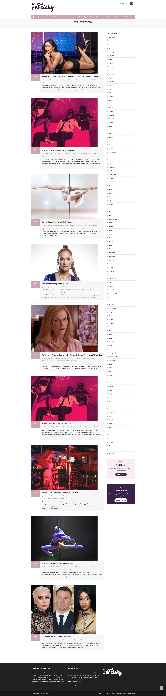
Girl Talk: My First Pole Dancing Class (57, 563)
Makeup (111, 297)
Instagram (90, 287)
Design (111, 137)
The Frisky (46, 79)
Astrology (111, 52)
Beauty (111, 59)
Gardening (112, 193)
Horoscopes (112, 252)
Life (110, 282)
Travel (125, 17)
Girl (110, 200)
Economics (112, 145)
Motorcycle (112, 315)
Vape (110, 438)
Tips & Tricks (112, 420)
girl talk (90, 153)
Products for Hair (113, 356)
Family (110, 159)
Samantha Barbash (70, 289)
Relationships (83, 17)
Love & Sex (61, 153)
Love (74, 17)
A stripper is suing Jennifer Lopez (56, 284)
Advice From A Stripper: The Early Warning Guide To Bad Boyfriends (70, 76)
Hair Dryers (112, 223)
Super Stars (112, 401)
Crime (110, 126)
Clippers (111, 107)
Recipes (111, 364)
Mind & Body (112, 308)
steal (83, 289)
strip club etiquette (53, 498)
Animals (111, 40)
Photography (112, 353)
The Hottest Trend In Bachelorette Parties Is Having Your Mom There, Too (72, 355)
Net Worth (111, 334)
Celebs (60, 17)
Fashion (111, 163)
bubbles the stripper (88, 496)
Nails (110, 330)
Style (91, 17)
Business (111, 74)
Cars (110, 85)
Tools (110, 423)
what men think (95, 426)
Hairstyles (111, 230)
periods (74, 225)
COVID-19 (111, 122)
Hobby (110, 245)
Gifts (110, 197)
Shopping (111, 382)
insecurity (96, 566)
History (111, 241)
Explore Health (121, 474)
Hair (110, 215)
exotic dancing (83, 153)
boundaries (45, 360)
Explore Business (121, 500)
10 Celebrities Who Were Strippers (56, 636)
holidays (96, 153)
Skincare (111, 386)
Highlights (111, 237)
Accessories (112, 37)
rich (62, 289)
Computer (111, 115)
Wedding (111, 453)
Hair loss (111, 226)
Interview (111, 271)
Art (109, 48)
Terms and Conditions (121, 693)
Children (111, 100)
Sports (110, 390)
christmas (74, 153)
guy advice (95, 79)
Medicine (111, 304)
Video (110, 446)
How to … (111, 260)
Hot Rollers (112, 256)
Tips (110, 416)
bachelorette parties (88, 358)
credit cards (72, 287)
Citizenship (112, 104)
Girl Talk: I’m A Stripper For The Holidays (59, 150)
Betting (111, 63)
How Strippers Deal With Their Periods (57, 222)
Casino (111, 89)
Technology (112, 408)
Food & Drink (112, 174)
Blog (110, 70)
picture (58, 289)
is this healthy (61, 360)
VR (109, 449)
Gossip (111, 204)
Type (110, 434)
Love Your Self (113, 293)
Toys (110, 427)
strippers (44, 82)
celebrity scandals (74, 639)
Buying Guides (113, 78)
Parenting (110, 17)
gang (78, 287)
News (46, 17)
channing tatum (85, 639)
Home (40, 17)
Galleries (111, 182)
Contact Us (107, 693)
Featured (111, 167)
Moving (111, 323)
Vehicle (111, 442)
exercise (83, 566)
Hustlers (84, 287)
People (111, 345)
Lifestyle (111, 286)
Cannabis (111, 81)
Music (110, 327)
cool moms (52, 360)
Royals (118, 17)
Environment (112, 156)
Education (111, 148)
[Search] (131, 3)
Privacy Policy (131, 693)
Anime (110, 44)
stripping (71, 569)
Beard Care (112, 55)
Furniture (111, 178)
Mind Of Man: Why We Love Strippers (57, 423)
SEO (110, 379)
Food (110, 171)
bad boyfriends (86, 79)
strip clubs (80, 426)
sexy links (87, 225)
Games (111, 189)
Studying (111, 394)
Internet (111, 267)
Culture (111, 133)
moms (68, 360)
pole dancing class (55, 569)
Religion (111, 371)
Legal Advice (112, 278)
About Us (101, 693)
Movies (68, 17)
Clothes (111, 111)
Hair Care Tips (113, 219)
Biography (111, 66)
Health (53, 17)
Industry (111, 263)
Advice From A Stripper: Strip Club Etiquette (60, 493)
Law (110, 275)
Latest (113, 693)
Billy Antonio (46, 225)
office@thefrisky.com (77, 681)
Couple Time (112, 119)
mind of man (72, 426)
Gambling (111, 185)
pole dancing (45, 569)
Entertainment (100, 17)
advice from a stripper (74, 79)
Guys (59, 79)
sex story (80, 225)
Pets (110, 349)
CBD (110, 93)
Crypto (110, 130)
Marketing (111, 301)
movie (53, 289)
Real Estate (112, 360)
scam (78, 289)
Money (48, 289)
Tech (110, 405)
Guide (110, 208)
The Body (111, 412)
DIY (110, 141)
